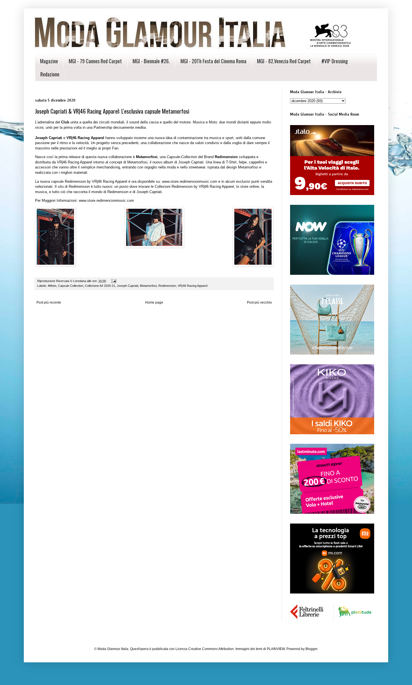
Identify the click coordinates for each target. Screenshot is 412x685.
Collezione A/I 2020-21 (100, 285)
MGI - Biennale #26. (151, 61)
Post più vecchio (259, 302)
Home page (154, 302)
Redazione (49, 74)
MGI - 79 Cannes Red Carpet (95, 61)
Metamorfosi (148, 285)
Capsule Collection (70, 285)
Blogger (311, 649)
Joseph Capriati (127, 285)
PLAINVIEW (276, 649)
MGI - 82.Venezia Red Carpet (284, 61)
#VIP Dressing (334, 61)
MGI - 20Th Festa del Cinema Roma (213, 61)
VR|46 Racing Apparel (192, 285)
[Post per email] (113, 281)
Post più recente (48, 302)
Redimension (167, 285)
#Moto (52, 285)
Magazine (49, 61)
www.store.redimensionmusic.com (189, 181)
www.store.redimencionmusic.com (106, 200)
